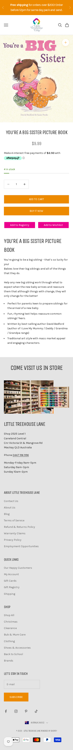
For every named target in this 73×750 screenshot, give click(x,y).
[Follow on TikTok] (36, 711)
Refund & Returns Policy (19, 527)
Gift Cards (10, 580)
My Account (11, 574)
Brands (8, 660)
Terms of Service (14, 520)
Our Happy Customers (18, 567)
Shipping (9, 594)
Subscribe (16, 697)
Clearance (10, 628)
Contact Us (11, 501)
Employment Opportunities (21, 546)
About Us (9, 507)
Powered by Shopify (49, 731)
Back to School (13, 654)
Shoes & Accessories (17, 647)
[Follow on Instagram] (16, 711)
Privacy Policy (12, 540)
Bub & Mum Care (15, 634)
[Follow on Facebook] (6, 711)
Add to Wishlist (53, 225)
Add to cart (36, 199)
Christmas (11, 621)
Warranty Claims (15, 533)
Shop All (9, 615)
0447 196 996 (21, 455)
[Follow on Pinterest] (26, 711)
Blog (7, 514)
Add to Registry (19, 225)
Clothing (9, 641)
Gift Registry (11, 587)
